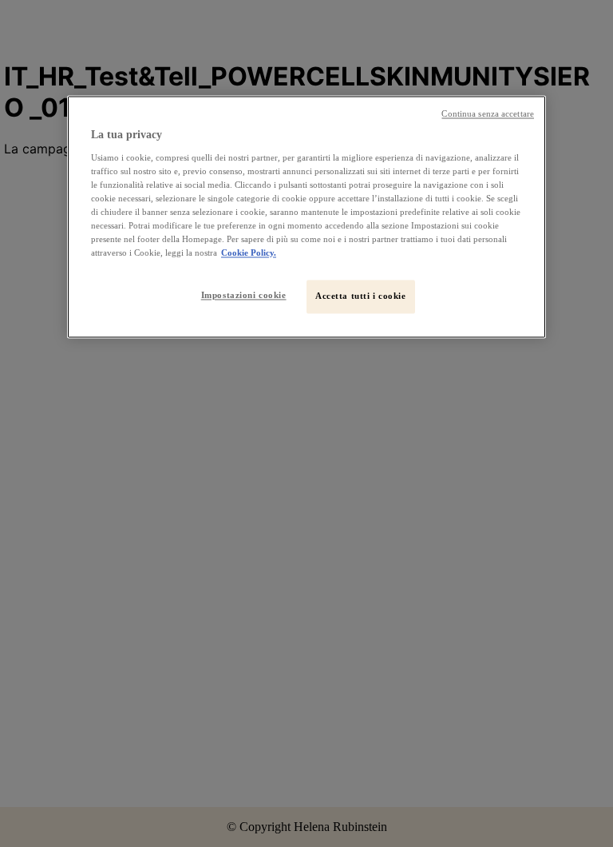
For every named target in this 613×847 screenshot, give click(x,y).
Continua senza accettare (487, 113)
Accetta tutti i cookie (360, 296)
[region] (306, 216)
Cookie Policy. (248, 253)
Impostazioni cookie (244, 295)
